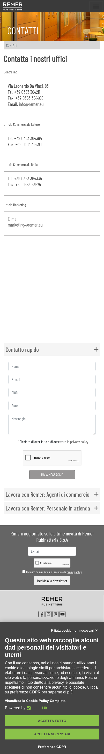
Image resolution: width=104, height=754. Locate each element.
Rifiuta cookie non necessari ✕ (74, 630)
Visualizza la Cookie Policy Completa (35, 701)
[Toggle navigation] (96, 6)
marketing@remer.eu (25, 225)
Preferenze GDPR (52, 747)
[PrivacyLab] (36, 708)
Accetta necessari (52, 734)
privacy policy (79, 441)
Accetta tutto (52, 721)
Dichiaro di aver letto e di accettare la (53, 441)
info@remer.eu (31, 104)
